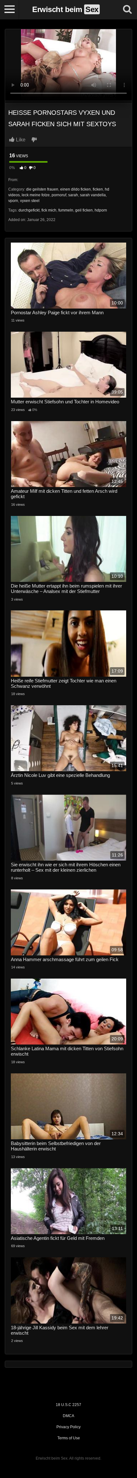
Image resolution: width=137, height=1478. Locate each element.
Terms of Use (68, 1438)
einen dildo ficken (75, 189)
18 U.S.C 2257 (68, 1405)
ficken (98, 189)
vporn (13, 201)
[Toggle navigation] (9, 9)
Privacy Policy (68, 1427)
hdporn (101, 210)
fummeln (65, 210)
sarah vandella (93, 195)
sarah (73, 195)
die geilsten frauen (42, 189)
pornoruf (59, 195)
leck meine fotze (36, 195)
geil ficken (84, 210)
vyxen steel (30, 201)
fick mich (48, 210)
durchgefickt (29, 210)
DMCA (68, 1416)
